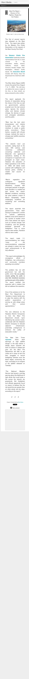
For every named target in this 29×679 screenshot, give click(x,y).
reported (8, 339)
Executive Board (19, 72)
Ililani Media (20, 402)
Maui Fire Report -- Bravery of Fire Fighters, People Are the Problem (15, 14)
